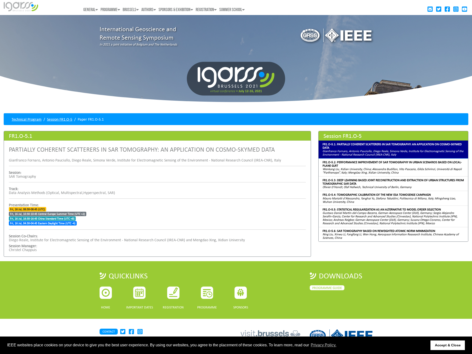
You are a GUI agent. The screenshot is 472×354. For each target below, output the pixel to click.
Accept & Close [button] (448, 345)
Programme (109, 9)
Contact (109, 331)
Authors (147, 9)
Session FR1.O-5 (59, 119)
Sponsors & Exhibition (175, 9)
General (89, 9)
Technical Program (27, 119)
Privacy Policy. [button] (323, 345)
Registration (205, 9)
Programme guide (327, 288)
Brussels (129, 9)
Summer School (230, 9)
